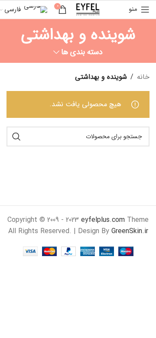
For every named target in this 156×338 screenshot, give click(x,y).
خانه (143, 77)
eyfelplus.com (103, 219)
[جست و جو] (16, 136)
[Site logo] (87, 8)
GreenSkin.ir (129, 231)
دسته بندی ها (82, 52)
